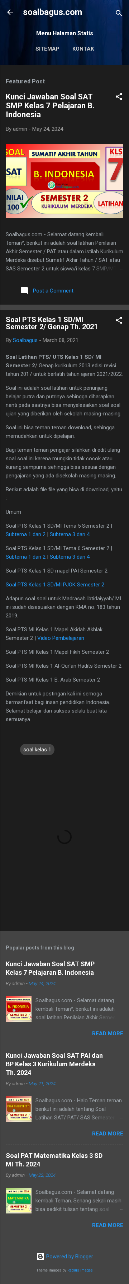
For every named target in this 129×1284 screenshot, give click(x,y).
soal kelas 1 (37, 749)
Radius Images (80, 1270)
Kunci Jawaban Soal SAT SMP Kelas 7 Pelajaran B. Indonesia (50, 105)
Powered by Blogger (69, 1256)
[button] (119, 97)
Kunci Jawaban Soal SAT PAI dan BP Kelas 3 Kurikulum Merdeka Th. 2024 (54, 1064)
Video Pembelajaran (60, 638)
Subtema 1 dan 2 (26, 534)
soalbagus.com (52, 12)
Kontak (83, 49)
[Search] (119, 14)
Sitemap (47, 49)
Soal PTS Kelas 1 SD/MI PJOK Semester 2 (55, 584)
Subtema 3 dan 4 (70, 534)
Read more (107, 1033)
